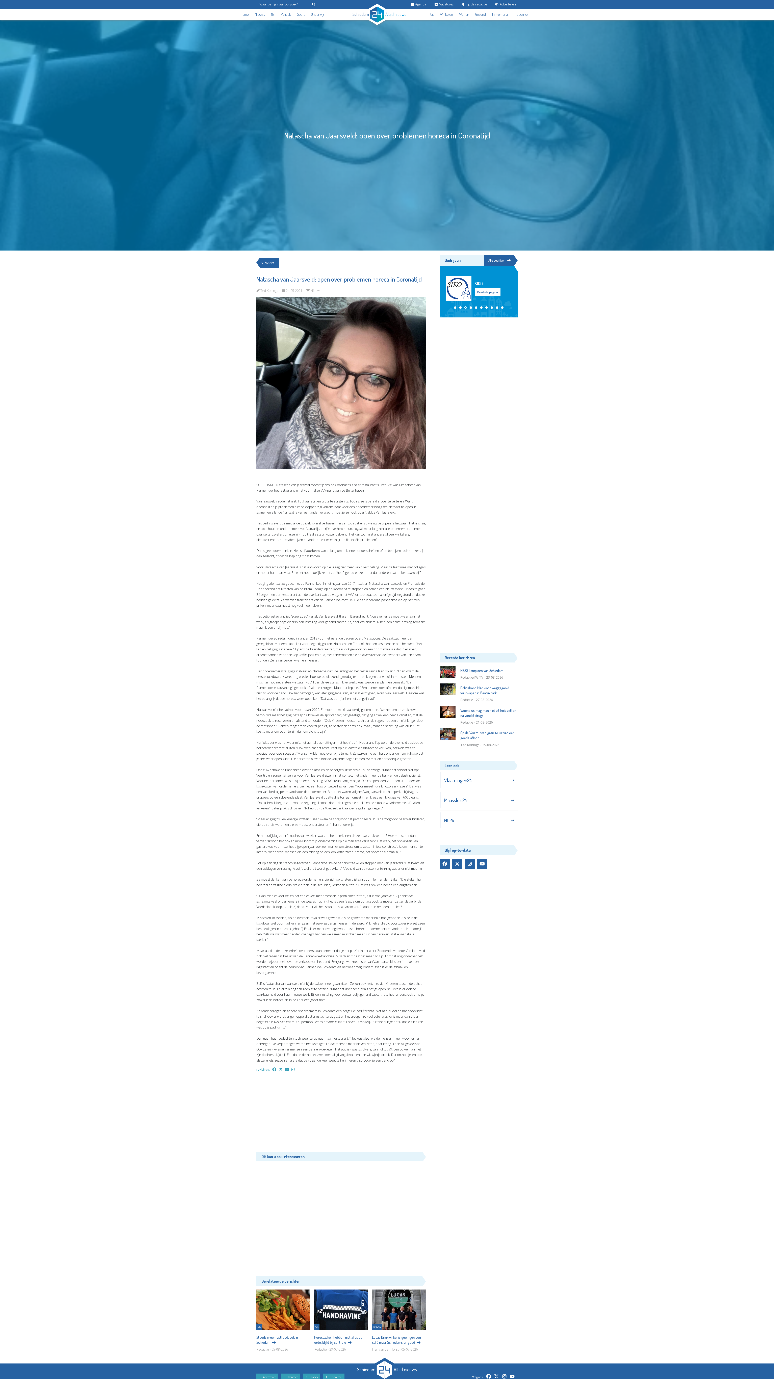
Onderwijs (318, 14)
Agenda (420, 4)
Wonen (464, 14)
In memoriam (501, 14)
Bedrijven (523, 14)
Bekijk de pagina (487, 292)
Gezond (480, 14)
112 (273, 14)
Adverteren (507, 4)
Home (245, 14)
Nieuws (260, 14)
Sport (301, 14)
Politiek (286, 14)
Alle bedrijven (496, 260)
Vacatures (446, 4)
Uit (432, 14)
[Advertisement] (341, 1114)
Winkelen (446, 14)
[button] (455, 307)
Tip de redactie (476, 4)
